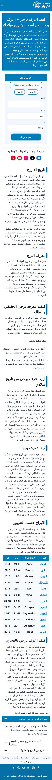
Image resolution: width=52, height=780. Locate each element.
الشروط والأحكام (20, 757)
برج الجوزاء (26, 761)
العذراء (43, 594)
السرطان (43, 582)
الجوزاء (43, 576)
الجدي (43, 619)
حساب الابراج (10, 776)
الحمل (43, 564)
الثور (43, 570)
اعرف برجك (26, 77)
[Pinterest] (18, 767)
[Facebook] (38, 767)
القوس (43, 613)
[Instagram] (33, 767)
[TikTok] (13, 767)
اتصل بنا (47, 757)
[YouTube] (23, 767)
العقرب (43, 607)
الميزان (43, 601)
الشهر (42, 110)
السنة (43, 122)
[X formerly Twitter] (28, 767)
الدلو (43, 625)
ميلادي (31, 92)
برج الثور (5, 757)
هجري (18, 92)
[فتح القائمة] (2, 5)
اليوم (43, 98)
